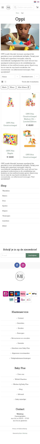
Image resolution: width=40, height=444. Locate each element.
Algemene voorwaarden (21, 353)
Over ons (20, 374)
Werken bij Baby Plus (20, 384)
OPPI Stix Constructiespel (29, 144)
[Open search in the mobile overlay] (23, 7)
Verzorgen (6, 216)
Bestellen (20, 323)
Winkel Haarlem (21, 379)
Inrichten (5, 221)
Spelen (4, 206)
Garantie (21, 343)
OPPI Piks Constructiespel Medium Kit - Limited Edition (29, 110)
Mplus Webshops (23, 433)
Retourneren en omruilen (21, 338)
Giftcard (21, 394)
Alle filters (22, 87)
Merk (4, 87)
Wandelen (6, 191)
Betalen (21, 328)
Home (17, 13)
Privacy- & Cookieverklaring (19, 428)
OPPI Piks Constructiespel (10, 110)
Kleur (12, 87)
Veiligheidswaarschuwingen (21, 358)
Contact (21, 318)
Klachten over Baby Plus (21, 348)
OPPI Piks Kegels (10, 144)
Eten (4, 201)
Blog (20, 389)
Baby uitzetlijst (20, 399)
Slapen (4, 211)
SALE (4, 226)
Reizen (4, 196)
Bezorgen (20, 333)
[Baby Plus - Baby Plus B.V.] (9, 7)
